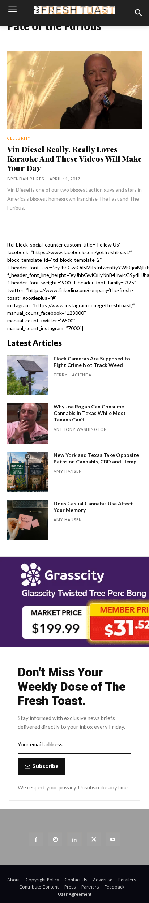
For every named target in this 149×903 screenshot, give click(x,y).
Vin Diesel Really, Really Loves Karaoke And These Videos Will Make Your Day (74, 158)
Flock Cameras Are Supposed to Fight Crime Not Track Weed (92, 361)
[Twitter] (94, 839)
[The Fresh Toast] (74, 10)
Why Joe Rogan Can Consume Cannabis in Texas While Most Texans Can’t (90, 413)
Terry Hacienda (72, 374)
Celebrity (19, 138)
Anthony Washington (80, 429)
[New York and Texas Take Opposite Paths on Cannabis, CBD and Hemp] (27, 472)
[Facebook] (36, 839)
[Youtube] (113, 839)
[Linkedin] (74, 839)
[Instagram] (55, 839)
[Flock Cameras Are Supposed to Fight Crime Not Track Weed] (27, 375)
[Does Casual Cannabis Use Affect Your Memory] (27, 520)
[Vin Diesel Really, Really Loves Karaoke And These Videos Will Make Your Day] (74, 90)
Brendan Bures (25, 178)
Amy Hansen (68, 471)
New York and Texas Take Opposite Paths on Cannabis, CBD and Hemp (96, 458)
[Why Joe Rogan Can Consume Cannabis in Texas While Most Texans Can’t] (27, 423)
